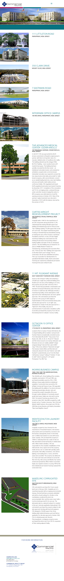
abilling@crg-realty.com (13, 558)
